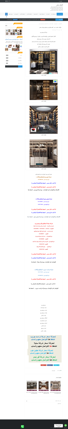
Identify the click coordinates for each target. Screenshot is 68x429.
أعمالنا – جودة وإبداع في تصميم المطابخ (13, 39)
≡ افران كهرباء (36, 14)
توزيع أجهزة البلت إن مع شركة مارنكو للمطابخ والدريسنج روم (10, 19)
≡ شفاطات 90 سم (22, 14)
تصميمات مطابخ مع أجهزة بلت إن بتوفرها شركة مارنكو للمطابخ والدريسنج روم (34, 19)
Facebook (49, 365)
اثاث (21, 55)
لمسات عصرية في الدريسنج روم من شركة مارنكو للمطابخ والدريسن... (55, 392)
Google (43, 365)
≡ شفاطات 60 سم (29, 14)
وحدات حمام (20, 63)
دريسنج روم (20, 57)
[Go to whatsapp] (65, 425)
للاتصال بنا (60, 1)
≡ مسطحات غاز (53, 14)
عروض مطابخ (11, 14)
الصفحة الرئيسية (59, 14)
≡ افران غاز (48, 14)
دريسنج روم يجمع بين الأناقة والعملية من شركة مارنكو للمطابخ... (43, 392)
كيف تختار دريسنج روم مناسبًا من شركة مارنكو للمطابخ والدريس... (31, 392)
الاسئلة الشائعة (48, 19)
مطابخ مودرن (20, 60)
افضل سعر (59, 5)
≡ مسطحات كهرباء (42, 14)
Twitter (56, 365)
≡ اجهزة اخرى (16, 14)
